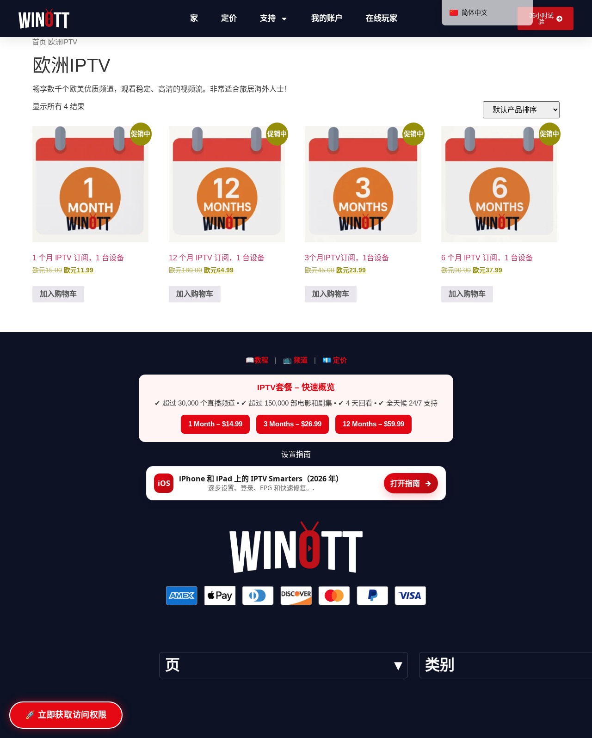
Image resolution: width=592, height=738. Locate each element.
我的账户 (327, 18)
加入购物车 (58, 294)
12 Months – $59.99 (373, 424)
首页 (39, 42)
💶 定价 (334, 360)
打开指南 (411, 483)
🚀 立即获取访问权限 (66, 715)
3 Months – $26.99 (292, 424)
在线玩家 (381, 18)
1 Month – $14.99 (215, 424)
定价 (229, 18)
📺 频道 (295, 360)
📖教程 (257, 360)
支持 (268, 18)
